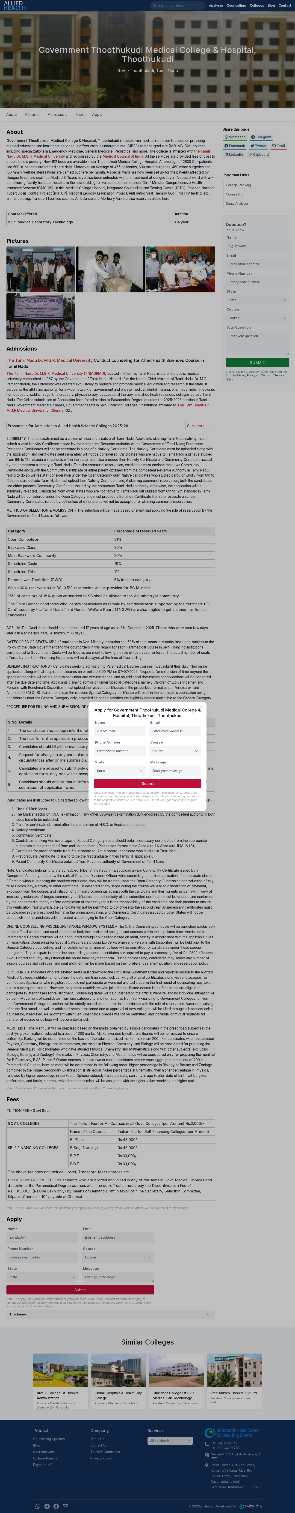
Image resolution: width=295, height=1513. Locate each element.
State (100, 762)
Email (155, 722)
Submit (148, 783)
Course (156, 742)
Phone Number (108, 742)
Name (100, 722)
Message (158, 762)
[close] (201, 707)
